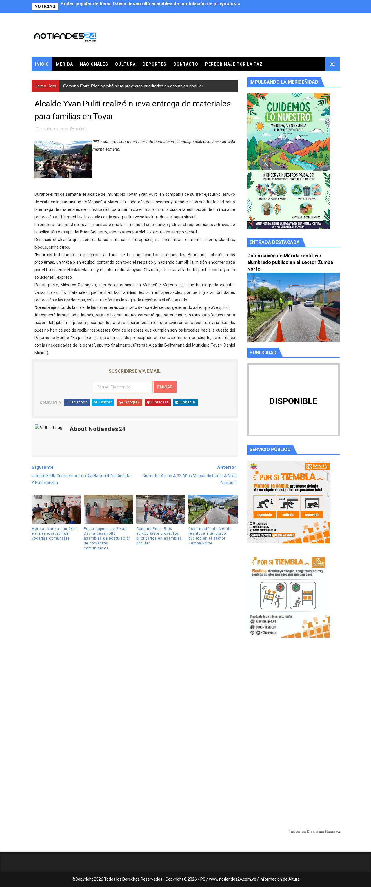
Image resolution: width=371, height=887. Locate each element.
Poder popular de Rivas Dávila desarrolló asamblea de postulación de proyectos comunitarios (107, 538)
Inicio (42, 64)
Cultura (125, 64)
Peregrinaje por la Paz (234, 64)
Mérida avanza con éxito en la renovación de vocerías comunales (55, 534)
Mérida (64, 64)
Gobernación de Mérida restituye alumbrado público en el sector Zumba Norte (210, 536)
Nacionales (94, 64)
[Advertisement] (293, 697)
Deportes (154, 64)
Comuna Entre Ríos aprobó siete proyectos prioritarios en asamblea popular (144, 6)
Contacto (185, 64)
